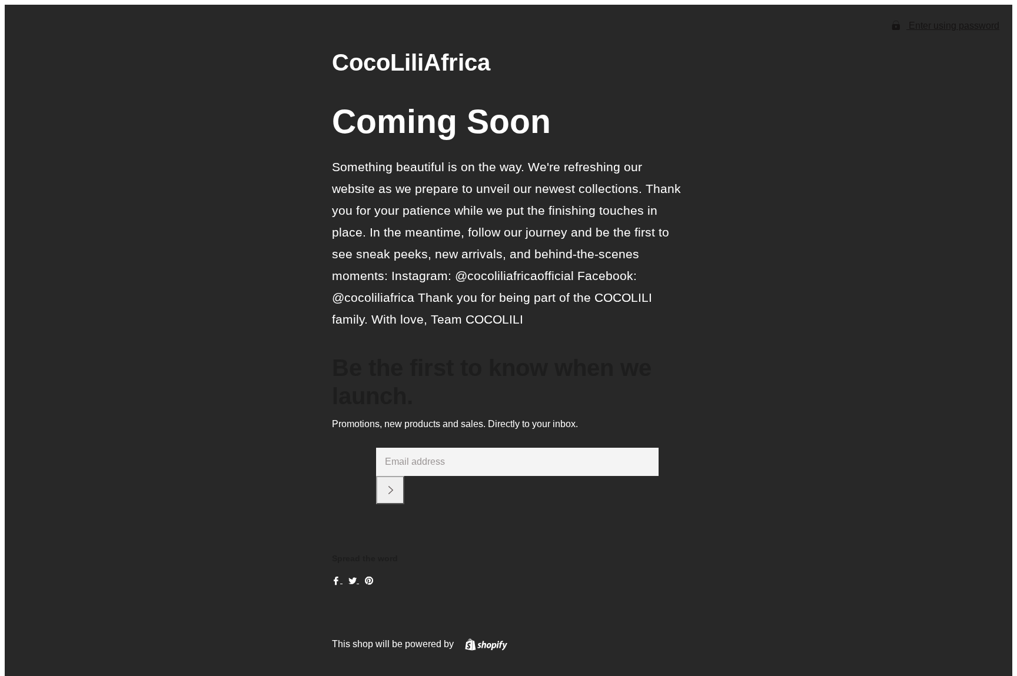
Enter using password (952, 26)
